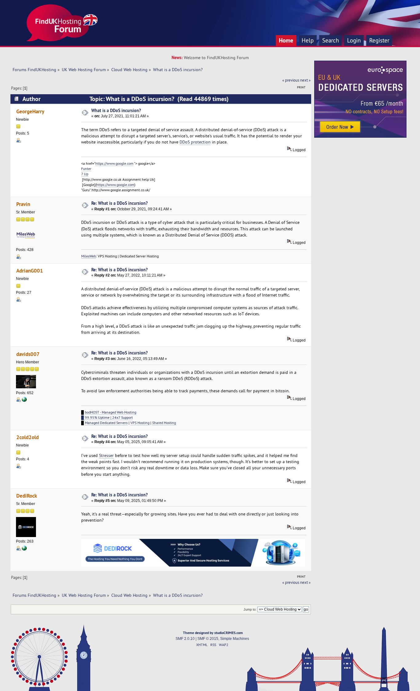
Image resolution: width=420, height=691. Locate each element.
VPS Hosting (139, 422)
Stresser (106, 455)
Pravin (23, 204)
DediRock (26, 495)
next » (305, 80)
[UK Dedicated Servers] (360, 136)
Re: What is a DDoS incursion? (119, 203)
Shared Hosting (164, 422)
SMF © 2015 (207, 638)
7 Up (84, 174)
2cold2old (27, 437)
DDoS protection (195, 142)
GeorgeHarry (30, 111)
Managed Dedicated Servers (106, 422)
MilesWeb (88, 256)
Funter (86, 168)
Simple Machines (234, 638)
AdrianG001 (29, 270)
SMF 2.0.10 (185, 638)
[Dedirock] (24, 549)
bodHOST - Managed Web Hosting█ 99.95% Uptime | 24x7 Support (108, 415)
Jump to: (250, 609)
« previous (290, 80)
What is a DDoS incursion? (116, 110)
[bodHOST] (24, 400)
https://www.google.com (114, 163)
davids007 (28, 354)
